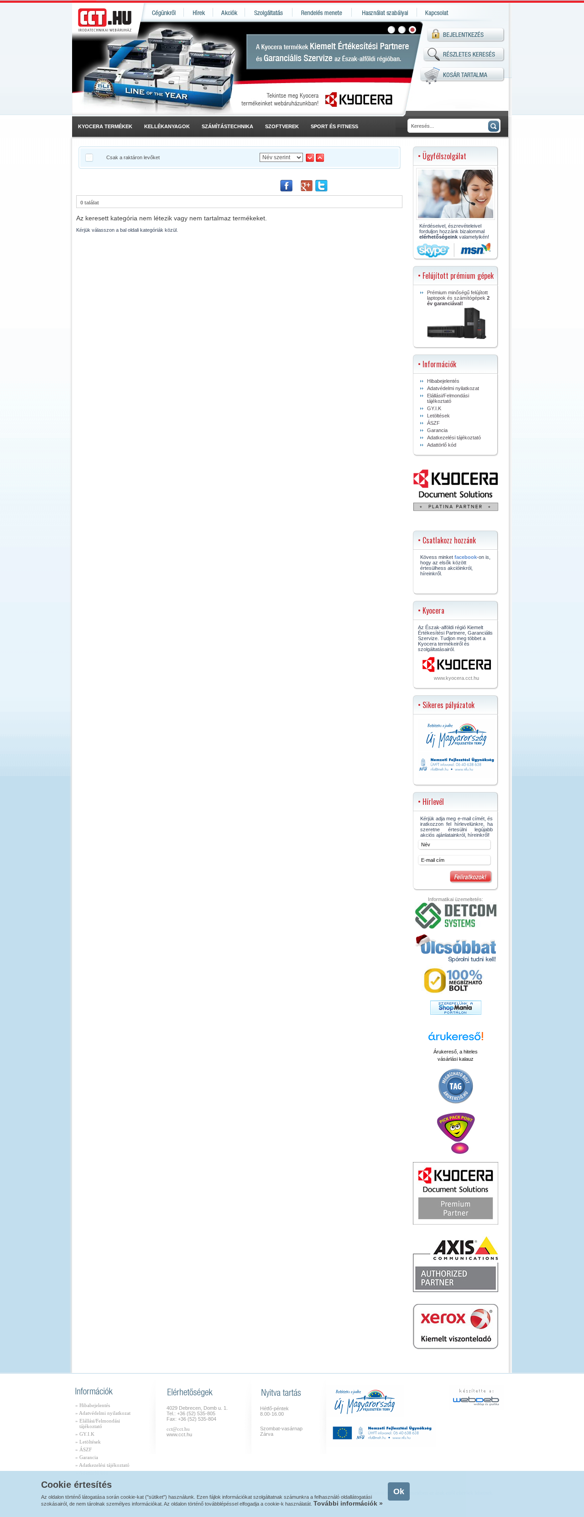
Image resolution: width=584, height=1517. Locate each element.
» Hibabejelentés (92, 1405)
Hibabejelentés (443, 381)
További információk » (348, 1503)
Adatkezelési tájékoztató (454, 437)
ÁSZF (433, 423)
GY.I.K (434, 408)
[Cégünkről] (162, 12)
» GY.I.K (84, 1434)
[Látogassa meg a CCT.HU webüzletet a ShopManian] (455, 1013)
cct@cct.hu (178, 1429)
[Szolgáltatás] (268, 12)
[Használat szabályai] (384, 12)
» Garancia (86, 1457)
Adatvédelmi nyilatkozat (453, 388)
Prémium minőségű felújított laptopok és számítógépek (458, 298)
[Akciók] (229, 12)
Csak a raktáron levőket (133, 157)
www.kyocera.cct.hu (456, 678)
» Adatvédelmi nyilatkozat (102, 1413)
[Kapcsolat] (436, 12)
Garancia (437, 430)
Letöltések (438, 415)
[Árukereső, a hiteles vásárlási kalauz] (456, 1102)
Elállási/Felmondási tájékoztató (448, 398)
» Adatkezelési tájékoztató (102, 1465)
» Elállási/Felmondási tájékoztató (97, 1423)
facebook (465, 557)
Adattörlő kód (441, 445)
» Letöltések (88, 1441)
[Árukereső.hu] (455, 1040)
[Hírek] (198, 12)
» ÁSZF (83, 1449)
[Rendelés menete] (322, 12)
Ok (398, 1491)
